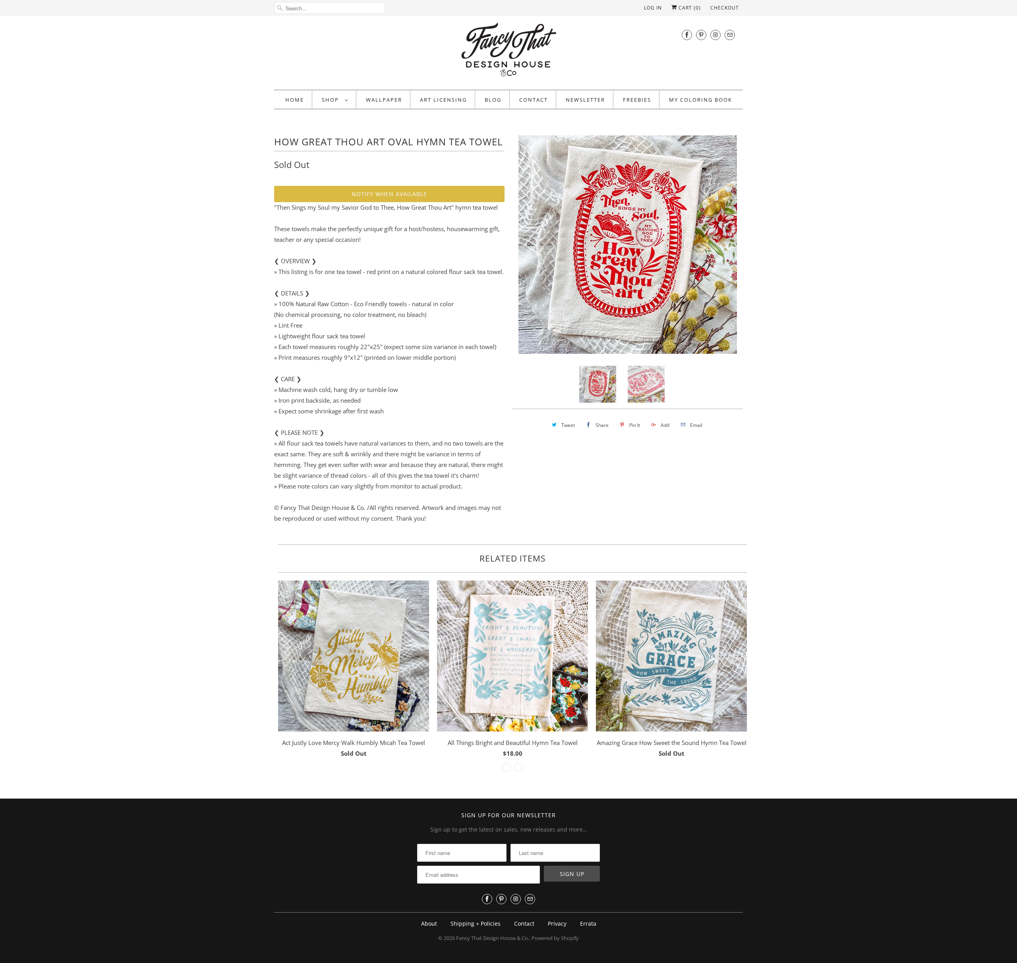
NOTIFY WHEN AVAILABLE (389, 194)
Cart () (689, 7)
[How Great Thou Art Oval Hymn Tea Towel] (627, 244)
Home (294, 99)
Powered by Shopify (555, 938)
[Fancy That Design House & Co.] (508, 51)
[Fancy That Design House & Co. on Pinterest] (701, 35)
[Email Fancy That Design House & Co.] (730, 35)
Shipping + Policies (475, 923)
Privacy (557, 923)
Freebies (637, 99)
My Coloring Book (700, 99)
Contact (533, 99)
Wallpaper (384, 99)
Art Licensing (443, 99)
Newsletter (585, 99)
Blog (493, 99)
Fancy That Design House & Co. (492, 938)
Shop (331, 99)
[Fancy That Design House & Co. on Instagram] (715, 35)
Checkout (724, 7)
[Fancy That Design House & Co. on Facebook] (687, 35)
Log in (653, 7)
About (429, 923)
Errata (588, 923)
